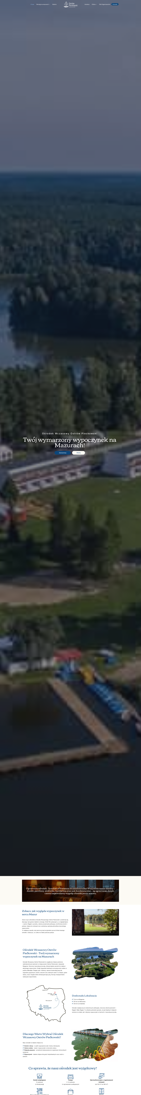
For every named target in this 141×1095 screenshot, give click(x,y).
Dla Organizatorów (104, 4)
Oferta (94, 4)
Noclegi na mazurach (42, 4)
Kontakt (115, 4)
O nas (32, 4)
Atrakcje (87, 4)
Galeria (54, 4)
